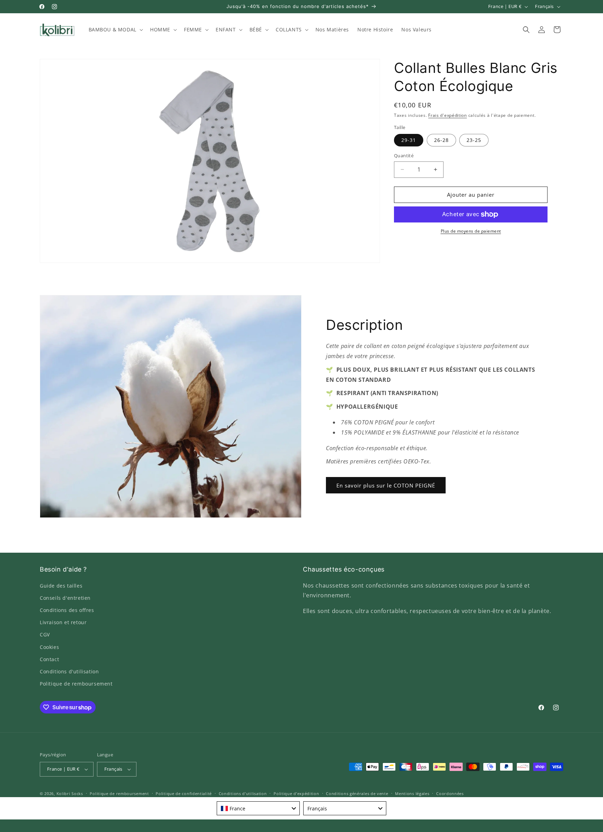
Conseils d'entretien (65, 598)
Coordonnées (450, 793)
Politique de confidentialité (184, 793)
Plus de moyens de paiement (471, 231)
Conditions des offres (67, 610)
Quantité (404, 155)
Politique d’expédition (296, 793)
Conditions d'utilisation (69, 671)
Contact (49, 659)
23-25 (474, 140)
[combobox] (258, 808)
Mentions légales (412, 793)
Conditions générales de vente (357, 793)
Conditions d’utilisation (243, 793)
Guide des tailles (61, 585)
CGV (45, 634)
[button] (115, 29)
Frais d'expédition (447, 115)
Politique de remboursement (76, 683)
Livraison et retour (63, 622)
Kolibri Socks (70, 793)
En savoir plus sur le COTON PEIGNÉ (385, 485)
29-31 (408, 140)
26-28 (441, 140)
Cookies (49, 647)
